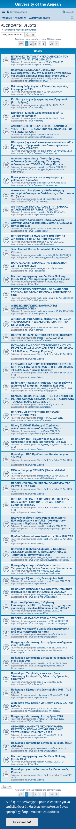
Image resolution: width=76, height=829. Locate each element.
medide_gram (43, 581)
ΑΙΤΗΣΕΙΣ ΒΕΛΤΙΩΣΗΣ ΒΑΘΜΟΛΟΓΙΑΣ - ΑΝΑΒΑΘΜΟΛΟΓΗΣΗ (35, 307)
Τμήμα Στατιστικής (35, 94)
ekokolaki (41, 183)
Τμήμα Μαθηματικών (37, 300)
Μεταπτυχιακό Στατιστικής (39, 64)
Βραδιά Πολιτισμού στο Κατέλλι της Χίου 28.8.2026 (42, 536)
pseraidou (41, 167)
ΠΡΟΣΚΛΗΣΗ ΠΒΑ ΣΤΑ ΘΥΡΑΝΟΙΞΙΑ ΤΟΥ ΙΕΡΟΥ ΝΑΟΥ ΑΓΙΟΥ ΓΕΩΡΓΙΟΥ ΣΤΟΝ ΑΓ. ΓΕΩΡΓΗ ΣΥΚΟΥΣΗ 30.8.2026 (40, 502)
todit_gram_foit (44, 255)
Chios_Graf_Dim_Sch (47, 354)
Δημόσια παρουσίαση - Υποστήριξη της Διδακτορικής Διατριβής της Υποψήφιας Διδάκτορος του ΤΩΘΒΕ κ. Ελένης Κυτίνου (37, 161)
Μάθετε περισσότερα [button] (45, 812)
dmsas (40, 62)
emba (39, 78)
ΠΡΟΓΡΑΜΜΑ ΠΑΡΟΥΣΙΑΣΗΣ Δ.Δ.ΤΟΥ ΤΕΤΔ (38, 618)
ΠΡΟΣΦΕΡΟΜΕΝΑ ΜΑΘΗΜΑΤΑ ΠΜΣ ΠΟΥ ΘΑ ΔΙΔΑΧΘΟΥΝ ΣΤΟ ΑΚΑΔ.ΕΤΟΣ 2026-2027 (38, 238)
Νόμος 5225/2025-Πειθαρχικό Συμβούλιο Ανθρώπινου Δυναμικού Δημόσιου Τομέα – (37, 427)
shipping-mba (43, 476)
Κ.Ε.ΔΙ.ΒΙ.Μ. (33, 284)
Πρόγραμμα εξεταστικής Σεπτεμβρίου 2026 (37, 716)
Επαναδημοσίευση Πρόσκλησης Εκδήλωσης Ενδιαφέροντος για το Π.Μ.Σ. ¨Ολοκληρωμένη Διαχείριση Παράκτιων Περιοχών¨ (38, 520)
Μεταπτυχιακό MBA (36, 583)
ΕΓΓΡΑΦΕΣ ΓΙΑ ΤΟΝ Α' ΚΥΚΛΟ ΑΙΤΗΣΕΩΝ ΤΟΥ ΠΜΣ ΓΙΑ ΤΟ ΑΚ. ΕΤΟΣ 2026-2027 (39, 58)
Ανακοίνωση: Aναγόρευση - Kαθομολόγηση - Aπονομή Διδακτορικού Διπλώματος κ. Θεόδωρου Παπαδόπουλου (41, 222)
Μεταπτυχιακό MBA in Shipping (41, 478)
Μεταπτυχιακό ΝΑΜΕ (37, 737)
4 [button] (39, 43)
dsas (39, 92)
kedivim (40, 282)
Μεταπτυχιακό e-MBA (37, 81)
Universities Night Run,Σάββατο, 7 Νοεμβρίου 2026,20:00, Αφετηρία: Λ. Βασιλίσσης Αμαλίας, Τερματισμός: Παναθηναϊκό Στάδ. (39, 552)
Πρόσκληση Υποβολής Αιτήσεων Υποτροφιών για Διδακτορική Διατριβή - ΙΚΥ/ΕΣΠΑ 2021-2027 (41, 384)
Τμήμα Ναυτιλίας (35, 107)
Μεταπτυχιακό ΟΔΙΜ (37, 697)
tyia (38, 431)
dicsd (39, 199)
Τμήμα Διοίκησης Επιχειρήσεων (42, 153)
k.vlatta (40, 105)
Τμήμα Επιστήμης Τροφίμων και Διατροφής (47, 623)
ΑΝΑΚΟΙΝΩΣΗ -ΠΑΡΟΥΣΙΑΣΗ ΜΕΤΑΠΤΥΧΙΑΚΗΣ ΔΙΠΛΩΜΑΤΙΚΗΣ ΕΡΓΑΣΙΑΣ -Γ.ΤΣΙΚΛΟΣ (39, 208)
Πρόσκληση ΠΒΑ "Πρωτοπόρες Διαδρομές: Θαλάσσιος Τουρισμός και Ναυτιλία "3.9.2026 (38, 440)
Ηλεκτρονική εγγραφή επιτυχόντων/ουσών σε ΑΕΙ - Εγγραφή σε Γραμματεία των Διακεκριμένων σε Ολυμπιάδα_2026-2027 (42, 145)
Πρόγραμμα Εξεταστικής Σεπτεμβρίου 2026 (37, 578)
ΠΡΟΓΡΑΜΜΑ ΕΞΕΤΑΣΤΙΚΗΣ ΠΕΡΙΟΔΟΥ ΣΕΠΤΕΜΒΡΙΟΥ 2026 (35, 414)
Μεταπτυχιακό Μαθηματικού (40, 137)
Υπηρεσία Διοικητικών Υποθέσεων (43, 433)
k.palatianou (42, 621)
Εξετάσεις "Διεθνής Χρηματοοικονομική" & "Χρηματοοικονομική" (37, 114)
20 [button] (51, 43)
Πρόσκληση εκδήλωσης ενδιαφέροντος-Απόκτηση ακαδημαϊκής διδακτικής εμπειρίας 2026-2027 (41, 590)
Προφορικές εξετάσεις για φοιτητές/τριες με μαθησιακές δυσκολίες (37, 179)
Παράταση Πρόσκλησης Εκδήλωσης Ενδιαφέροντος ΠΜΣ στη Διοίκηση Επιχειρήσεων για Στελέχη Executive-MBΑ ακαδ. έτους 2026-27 (41, 72)
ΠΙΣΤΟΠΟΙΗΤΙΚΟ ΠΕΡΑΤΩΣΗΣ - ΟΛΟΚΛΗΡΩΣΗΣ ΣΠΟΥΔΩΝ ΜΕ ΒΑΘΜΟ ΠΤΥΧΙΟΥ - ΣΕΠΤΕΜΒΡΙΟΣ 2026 (41, 292)
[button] (21, 43)
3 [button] (35, 43)
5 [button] (43, 43)
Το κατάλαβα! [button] (22, 822)
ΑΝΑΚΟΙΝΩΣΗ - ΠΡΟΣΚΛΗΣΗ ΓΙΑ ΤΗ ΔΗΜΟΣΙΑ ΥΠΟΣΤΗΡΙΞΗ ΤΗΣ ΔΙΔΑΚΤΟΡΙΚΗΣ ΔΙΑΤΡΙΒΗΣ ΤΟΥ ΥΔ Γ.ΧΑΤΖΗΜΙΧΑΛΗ (42, 129)
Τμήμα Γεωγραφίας (36, 271)
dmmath (40, 134)
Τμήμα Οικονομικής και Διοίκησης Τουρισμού (48, 257)
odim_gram (42, 695)
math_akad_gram (45, 298)
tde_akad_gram (44, 151)
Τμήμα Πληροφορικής (37, 201)
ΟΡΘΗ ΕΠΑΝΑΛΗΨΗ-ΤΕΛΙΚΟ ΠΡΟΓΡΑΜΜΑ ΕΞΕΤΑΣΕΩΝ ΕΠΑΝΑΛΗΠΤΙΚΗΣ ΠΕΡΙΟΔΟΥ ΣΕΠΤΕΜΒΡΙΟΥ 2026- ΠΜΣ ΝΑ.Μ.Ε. (37, 729)
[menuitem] (16, 12)
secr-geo (41, 268)
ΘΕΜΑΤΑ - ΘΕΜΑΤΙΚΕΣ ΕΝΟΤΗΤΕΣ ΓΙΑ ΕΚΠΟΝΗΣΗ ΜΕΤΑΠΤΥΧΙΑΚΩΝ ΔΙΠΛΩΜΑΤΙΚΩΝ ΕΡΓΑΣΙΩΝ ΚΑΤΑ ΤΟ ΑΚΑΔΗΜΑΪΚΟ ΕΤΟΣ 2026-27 (42, 399)
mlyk (39, 735)
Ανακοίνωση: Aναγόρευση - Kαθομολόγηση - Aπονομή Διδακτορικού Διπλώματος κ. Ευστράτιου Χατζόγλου (42, 193)
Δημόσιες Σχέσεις (35, 359)
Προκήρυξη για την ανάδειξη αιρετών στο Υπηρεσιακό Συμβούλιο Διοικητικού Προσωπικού (41, 567)
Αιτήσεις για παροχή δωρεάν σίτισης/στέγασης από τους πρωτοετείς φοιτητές (40, 630)
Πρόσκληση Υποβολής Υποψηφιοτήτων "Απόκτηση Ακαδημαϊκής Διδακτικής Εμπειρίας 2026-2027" (40, 676)
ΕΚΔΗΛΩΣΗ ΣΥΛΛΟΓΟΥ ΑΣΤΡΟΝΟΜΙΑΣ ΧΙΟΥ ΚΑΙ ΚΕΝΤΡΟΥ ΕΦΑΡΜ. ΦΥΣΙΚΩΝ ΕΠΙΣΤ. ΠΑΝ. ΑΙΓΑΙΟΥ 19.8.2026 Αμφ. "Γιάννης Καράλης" (42, 348)
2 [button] (31, 43)
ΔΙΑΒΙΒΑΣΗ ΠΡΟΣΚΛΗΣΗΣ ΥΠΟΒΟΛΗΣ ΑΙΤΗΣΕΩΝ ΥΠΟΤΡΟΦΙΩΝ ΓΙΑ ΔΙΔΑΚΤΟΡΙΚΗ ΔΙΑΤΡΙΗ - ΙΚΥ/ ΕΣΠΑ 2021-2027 (41, 321)
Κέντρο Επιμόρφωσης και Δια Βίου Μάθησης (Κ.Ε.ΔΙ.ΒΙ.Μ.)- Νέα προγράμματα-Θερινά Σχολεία (40, 278)
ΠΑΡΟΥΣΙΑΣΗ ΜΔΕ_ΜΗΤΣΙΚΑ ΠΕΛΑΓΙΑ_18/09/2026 (41, 335)
